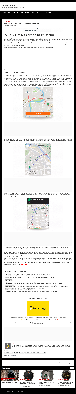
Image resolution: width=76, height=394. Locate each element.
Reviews (27, 12)
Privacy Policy (20, 391)
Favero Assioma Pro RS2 (10, 286)
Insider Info (20, 12)
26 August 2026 (42, 385)
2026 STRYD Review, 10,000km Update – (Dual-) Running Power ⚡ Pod (56, 363)
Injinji (6, 274)
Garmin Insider (7, 368)
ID (23, 347)
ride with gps (11, 355)
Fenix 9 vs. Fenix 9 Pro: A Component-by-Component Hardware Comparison (27, 384)
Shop (9, 12)
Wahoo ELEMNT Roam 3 (10, 291)
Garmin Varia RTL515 (9, 285)
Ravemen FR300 (8, 279)
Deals (14, 12)
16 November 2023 (7, 25)
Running (3, 379)
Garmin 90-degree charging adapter (13, 275)
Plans (33, 12)
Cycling (5, 21)
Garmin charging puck (10, 277)
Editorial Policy (38, 322)
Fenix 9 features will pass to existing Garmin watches (65, 383)
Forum (38, 12)
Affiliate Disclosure (47, 322)
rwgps (15, 355)
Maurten (7, 283)
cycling (7, 355)
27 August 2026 (4, 383)
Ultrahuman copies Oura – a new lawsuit (14, 362)
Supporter (48, 12)
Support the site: (22, 319)
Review (13, 378)
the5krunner (9, 5)
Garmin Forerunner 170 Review (9, 382)
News (9, 21)
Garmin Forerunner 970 (10, 288)
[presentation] (71, 368)
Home (4, 12)
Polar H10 (7, 289)
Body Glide (7, 282)
